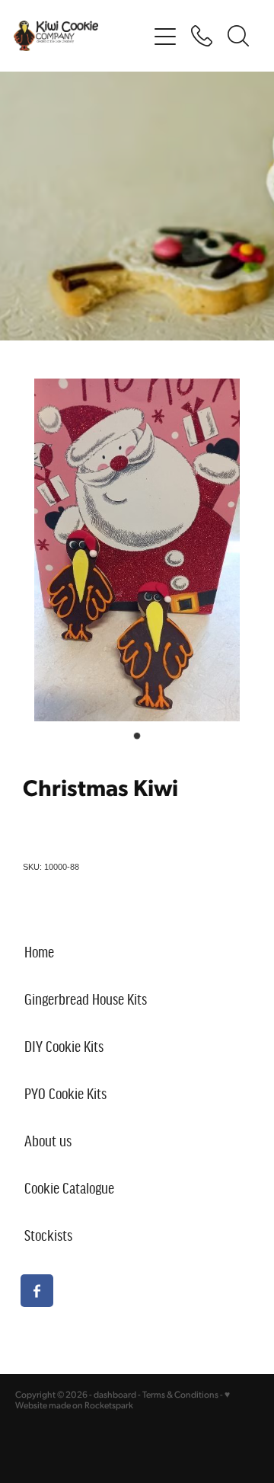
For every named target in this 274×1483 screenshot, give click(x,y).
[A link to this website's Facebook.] (37, 1290)
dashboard (115, 1394)
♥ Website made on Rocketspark (122, 1400)
